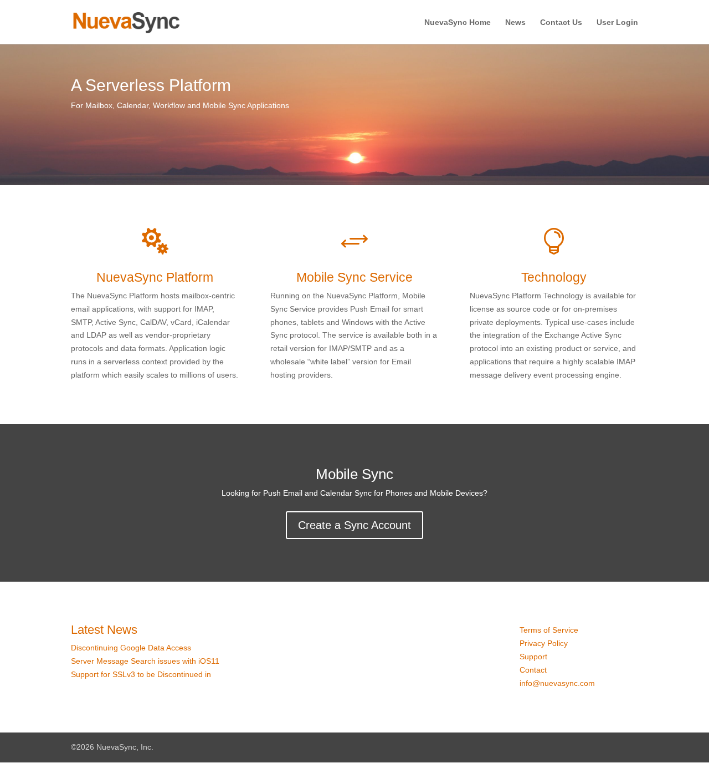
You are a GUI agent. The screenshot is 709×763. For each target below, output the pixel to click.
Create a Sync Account (354, 525)
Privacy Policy (544, 643)
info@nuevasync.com (557, 683)
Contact (533, 669)
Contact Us (561, 22)
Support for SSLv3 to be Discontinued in (142, 674)
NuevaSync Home (457, 22)
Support (533, 656)
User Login (617, 22)
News (515, 22)
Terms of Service (549, 629)
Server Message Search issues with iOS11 (145, 661)
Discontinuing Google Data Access (131, 647)
